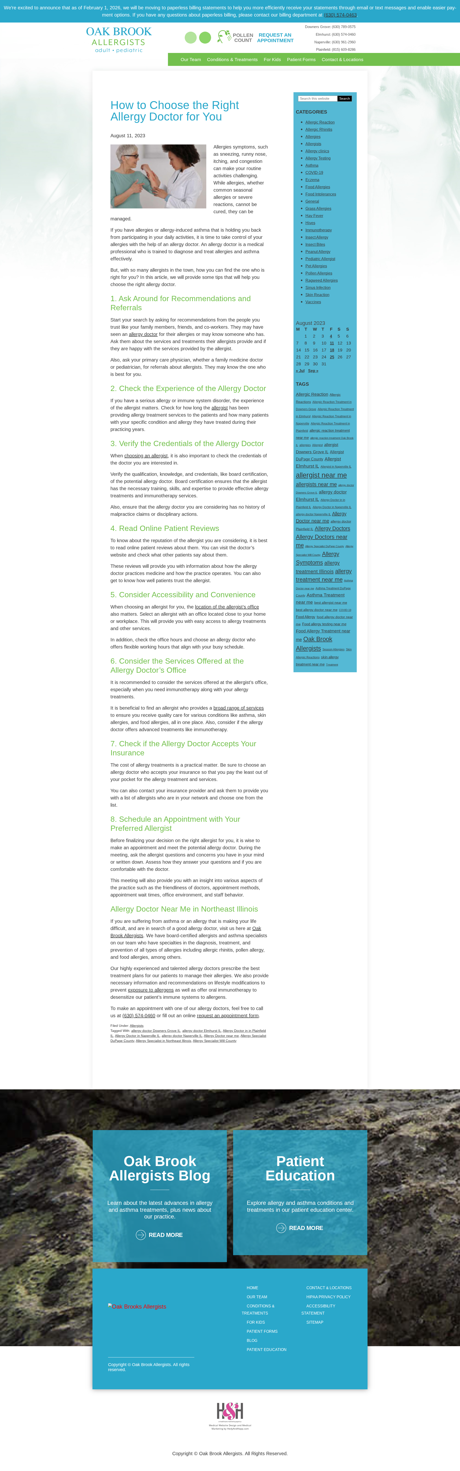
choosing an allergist (146, 455)
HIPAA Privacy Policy (328, 1297)
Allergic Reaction (320, 122)
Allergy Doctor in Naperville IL (137, 1036)
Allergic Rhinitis (318, 129)
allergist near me (321, 475)
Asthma (311, 165)
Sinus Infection (318, 288)
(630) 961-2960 (335, 42)
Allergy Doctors (332, 528)
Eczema (312, 180)
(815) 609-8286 (336, 49)
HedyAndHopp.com (238, 1428)
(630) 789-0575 (330, 27)
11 (332, 343)
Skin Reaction (317, 295)
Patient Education (267, 1350)
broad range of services (238, 708)
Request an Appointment (275, 37)
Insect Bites (315, 244)
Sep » (313, 371)
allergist (220, 407)
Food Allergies (317, 187)
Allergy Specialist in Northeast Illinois (163, 1041)
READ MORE (166, 1235)
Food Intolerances (320, 194)
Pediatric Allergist (320, 259)
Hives (310, 223)
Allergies (313, 137)
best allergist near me (330, 602)
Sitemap (314, 1322)
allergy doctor (143, 334)
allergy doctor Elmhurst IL (201, 1031)
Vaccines (313, 302)
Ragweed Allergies (321, 280)
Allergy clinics (317, 151)
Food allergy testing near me (324, 624)
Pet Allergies (316, 266)
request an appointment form (228, 1015)
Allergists (137, 1026)
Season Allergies (333, 649)
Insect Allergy (316, 237)
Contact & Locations (342, 59)
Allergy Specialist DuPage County (324, 546)
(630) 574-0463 (340, 14)
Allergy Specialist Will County (214, 1041)
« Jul (300, 371)
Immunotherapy (318, 230)
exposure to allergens (151, 990)
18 (332, 350)
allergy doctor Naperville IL (182, 1036)
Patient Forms (301, 59)
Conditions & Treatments (232, 59)
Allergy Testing (318, 158)
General (312, 201)
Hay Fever (314, 216)
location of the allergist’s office (227, 606)
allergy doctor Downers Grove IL (155, 1031)
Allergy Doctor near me (221, 1036)
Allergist (317, 445)
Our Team (191, 59)
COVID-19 (314, 173)
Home (252, 1288)
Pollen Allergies (318, 273)
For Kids (272, 59)
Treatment (332, 664)
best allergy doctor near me (317, 610)
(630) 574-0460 (336, 34)
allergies (305, 445)
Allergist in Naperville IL (336, 466)
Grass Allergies (318, 209)
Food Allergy (305, 617)
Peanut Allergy (317, 252)
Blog (252, 1341)
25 (332, 357)
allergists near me (316, 484)
